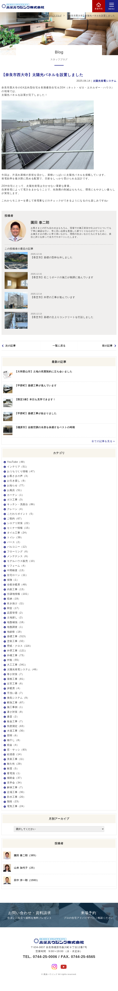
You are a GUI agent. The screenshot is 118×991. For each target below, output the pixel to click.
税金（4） (13, 745)
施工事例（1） (15, 707)
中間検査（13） (16, 570)
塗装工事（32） (16, 641)
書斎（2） (13, 716)
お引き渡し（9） (17, 480)
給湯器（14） (15, 754)
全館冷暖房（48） (17, 584)
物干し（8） (14, 740)
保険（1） (13, 580)
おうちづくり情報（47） (21, 471)
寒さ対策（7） (15, 674)
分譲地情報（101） (18, 594)
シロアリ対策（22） (19, 523)
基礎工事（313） (17, 636)
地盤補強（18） (16, 622)
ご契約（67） (15, 518)
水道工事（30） (16, 730)
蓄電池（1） (14, 773)
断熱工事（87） (16, 702)
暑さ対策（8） (15, 712)
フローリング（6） (18, 551)
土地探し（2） (15, 617)
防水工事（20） (16, 797)
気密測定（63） (16, 726)
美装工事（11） (16, 759)
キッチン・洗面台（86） (21, 504)
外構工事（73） (16, 655)
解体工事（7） (15, 787)
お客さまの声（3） (18, 476)
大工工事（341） (17, 664)
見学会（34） (15, 782)
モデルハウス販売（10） (21, 561)
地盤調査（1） (15, 627)
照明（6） (13, 735)
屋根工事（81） (16, 679)
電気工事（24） (16, 806)
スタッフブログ (54, 15)
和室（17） (14, 608)
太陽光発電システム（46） (23, 669)
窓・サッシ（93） (17, 749)
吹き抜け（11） (16, 603)
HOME (38, 15)
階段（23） (14, 801)
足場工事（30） (16, 792)
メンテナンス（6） (18, 556)
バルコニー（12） (17, 546)
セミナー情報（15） (19, 528)
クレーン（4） (15, 509)
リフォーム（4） (17, 565)
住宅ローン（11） (17, 575)
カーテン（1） (15, 495)
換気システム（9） (18, 697)
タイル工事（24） (17, 532)
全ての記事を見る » (103, 441)
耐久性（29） (15, 763)
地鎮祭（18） (15, 631)
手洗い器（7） (15, 693)
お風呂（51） (15, 490)
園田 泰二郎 (40, 222)
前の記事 (107, 345)
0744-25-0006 (45, 957)
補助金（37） (15, 778)
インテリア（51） (17, 466)
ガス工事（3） (15, 499)
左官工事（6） (15, 683)
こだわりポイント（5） (21, 514)
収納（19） (14, 598)
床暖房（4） (14, 688)
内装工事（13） (16, 589)
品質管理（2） (15, 612)
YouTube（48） (16, 462)
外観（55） (14, 660)
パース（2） (14, 542)
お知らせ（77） (16, 485)
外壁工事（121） (17, 650)
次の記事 (10, 345)
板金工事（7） (15, 721)
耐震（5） (13, 768)
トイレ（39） (15, 537)
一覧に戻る (59, 345)
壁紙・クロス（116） (19, 646)
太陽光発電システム (104, 80)
